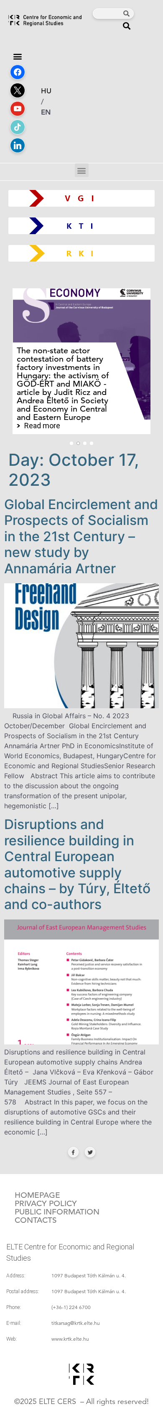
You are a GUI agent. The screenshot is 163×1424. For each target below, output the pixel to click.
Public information (57, 1212)
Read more (42, 426)
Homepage (37, 1195)
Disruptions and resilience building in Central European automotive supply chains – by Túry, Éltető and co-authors (77, 864)
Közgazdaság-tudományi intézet (81, 225)
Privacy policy (46, 1203)
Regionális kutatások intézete (84, 253)
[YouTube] (17, 108)
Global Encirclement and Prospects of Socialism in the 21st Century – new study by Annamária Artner (81, 536)
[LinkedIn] (17, 145)
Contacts (36, 1220)
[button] (127, 25)
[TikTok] (17, 127)
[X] (17, 90)
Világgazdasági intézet (78, 198)
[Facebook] (17, 72)
